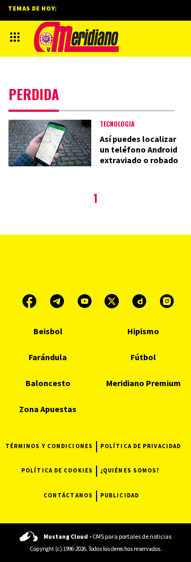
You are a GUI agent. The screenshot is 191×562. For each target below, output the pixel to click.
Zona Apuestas (47, 409)
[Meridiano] (76, 37)
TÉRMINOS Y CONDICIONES (49, 446)
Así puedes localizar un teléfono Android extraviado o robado (139, 149)
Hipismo (143, 331)
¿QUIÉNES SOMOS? (130, 470)
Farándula (48, 357)
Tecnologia (117, 123)
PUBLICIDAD (119, 495)
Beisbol (48, 331)
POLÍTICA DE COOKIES (57, 470)
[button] (14, 37)
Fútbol (143, 357)
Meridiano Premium (143, 383)
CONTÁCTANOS (68, 495)
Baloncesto (48, 383)
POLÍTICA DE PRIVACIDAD (140, 446)
